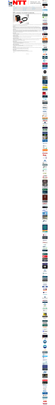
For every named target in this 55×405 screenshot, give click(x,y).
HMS (14, 10)
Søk (41, 5)
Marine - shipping (24, 9)
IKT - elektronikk (15, 7)
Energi (14, 9)
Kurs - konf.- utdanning (25, 7)
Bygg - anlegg (15, 8)
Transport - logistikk (25, 8)
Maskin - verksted (24, 10)
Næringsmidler (33, 7)
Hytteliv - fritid (33, 9)
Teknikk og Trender (34, 8)
